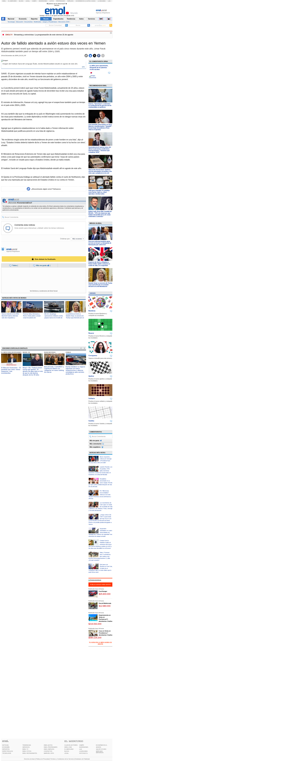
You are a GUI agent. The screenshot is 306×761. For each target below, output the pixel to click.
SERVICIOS (26, 747)
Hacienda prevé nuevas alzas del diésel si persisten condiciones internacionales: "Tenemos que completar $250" (99, 149)
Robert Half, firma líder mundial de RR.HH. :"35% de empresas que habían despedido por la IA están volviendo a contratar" (100, 214)
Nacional (11, 19)
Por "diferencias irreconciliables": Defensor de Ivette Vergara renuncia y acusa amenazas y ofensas (100, 494)
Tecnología (11, 22)
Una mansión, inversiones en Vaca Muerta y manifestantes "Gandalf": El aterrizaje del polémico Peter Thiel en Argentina (100, 127)
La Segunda (102, 1)
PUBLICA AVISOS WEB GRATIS (100, 584)
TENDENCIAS (26, 745)
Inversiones (43, 1)
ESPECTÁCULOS (7, 751)
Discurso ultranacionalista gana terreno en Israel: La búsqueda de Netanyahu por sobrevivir (99, 243)
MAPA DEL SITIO (49, 753)
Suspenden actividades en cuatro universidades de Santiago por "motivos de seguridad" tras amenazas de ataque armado (100, 532)
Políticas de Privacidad (42, 759)
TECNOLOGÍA (6, 753)
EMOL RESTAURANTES (29, 753)
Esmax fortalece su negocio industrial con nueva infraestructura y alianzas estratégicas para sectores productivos (75, 370)
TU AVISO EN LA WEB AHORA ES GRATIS (100, 643)
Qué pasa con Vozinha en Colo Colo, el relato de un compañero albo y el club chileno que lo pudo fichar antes (100, 568)
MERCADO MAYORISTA (99, 751)
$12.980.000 (104, 606)
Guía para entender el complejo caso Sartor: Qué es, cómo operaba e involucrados (99, 192)
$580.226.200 (94, 637)
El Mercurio (12, 1)
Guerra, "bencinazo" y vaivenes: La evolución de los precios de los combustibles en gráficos (99, 105)
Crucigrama (92, 355)
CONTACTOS (48, 751)
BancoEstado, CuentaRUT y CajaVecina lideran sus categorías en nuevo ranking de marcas (54, 369)
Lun (109, 1)
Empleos (70, 1)
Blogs (21, 1)
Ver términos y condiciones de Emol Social (43, 291)
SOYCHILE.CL (83, 753)
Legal (28, 1)
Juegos (93, 293)
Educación (19, 22)
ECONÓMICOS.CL (101, 745)
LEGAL (66, 753)
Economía (22, 19)
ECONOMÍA (5, 747)
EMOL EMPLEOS (49, 749)
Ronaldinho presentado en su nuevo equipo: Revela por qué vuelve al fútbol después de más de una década (100, 482)
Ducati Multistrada (105, 603)
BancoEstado (49, 352)
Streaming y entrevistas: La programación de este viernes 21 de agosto (43, 35)
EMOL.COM (68, 747)
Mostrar (56, 5)
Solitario (91, 398)
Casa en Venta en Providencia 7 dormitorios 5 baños (105, 633)
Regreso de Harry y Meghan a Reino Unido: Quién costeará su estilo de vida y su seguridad (99, 263)
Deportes (34, 19)
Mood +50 (26, 352)
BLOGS (66, 751)
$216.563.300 (94, 624)
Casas (93, 1)
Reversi (91, 333)
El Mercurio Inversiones (11, 352)
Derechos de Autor (29, 759)
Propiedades (60, 1)
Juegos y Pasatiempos (49, 22)
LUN (80, 749)
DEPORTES (5, 749)
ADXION (98, 747)
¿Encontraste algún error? (46, 189)
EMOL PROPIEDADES (50, 747)
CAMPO (81, 745)
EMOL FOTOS (26, 751)
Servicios (91, 19)
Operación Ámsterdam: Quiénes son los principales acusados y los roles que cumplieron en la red (100, 171)
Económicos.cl (81, 1)
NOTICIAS (5, 745)
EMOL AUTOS (48, 745)
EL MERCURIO (69, 749)
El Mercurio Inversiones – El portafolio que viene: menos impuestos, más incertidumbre (11, 370)
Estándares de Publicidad (82, 759)
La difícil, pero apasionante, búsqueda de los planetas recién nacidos (99, 67)
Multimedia (37, 22)
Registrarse (106, 13)
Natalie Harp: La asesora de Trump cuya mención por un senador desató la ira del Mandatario (100, 284)
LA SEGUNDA (83, 751)
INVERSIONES (83, 747)
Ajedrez (91, 376)
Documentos (28, 22)
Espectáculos (58, 19)
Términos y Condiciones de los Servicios (62, 759)
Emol (4, 1)
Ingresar (98, 13)
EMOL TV (25, 749)
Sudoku (91, 421)
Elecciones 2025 (63, 22)
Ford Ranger (103, 591)
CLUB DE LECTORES (70, 745)
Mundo (46, 19)
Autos (52, 1)
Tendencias (71, 19)
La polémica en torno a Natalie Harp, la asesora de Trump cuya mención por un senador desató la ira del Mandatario (75, 317)
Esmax (68, 352)
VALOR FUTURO (101, 749)
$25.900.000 (104, 594)
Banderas (91, 311)
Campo (34, 1)
